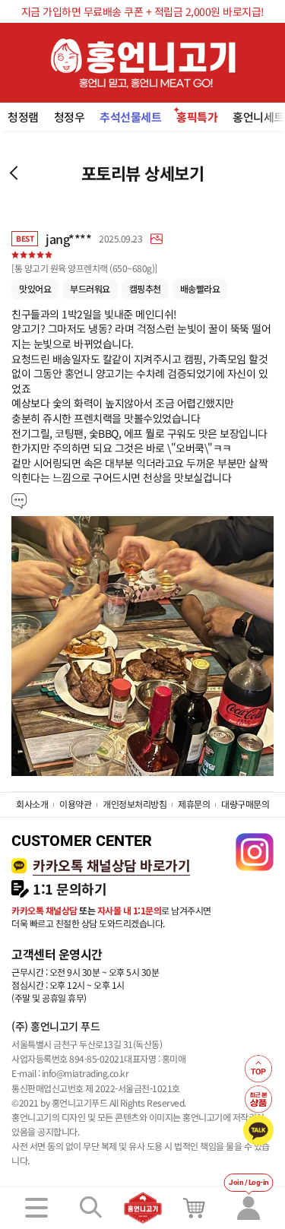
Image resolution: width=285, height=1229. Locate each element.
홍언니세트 (258, 117)
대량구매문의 (245, 803)
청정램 (23, 117)
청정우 (69, 117)
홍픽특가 (196, 117)
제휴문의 (194, 803)
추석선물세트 (130, 117)
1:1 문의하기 (69, 888)
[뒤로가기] (13, 173)
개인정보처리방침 (134, 803)
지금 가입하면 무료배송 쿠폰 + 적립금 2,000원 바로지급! (142, 11)
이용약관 (75, 803)
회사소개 (32, 803)
